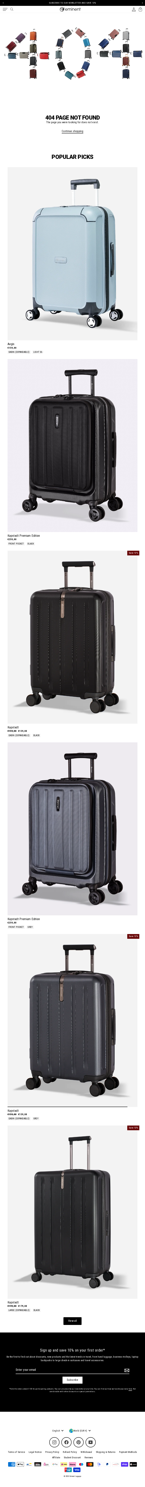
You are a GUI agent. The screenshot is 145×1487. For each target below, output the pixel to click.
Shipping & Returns (106, 1452)
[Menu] (5, 9)
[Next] (142, 3)
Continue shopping (72, 131)
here (130, 1389)
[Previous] (3, 3)
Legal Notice (35, 1452)
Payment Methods (128, 1452)
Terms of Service (16, 1452)
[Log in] (134, 9)
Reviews (89, 1457)
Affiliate (56, 1457)
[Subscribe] (126, 1370)
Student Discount (72, 1457)
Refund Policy (70, 1452)
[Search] (11, 9)
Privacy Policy (52, 1452)
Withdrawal (86, 1452)
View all (72, 1320)
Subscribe (72, 1380)
